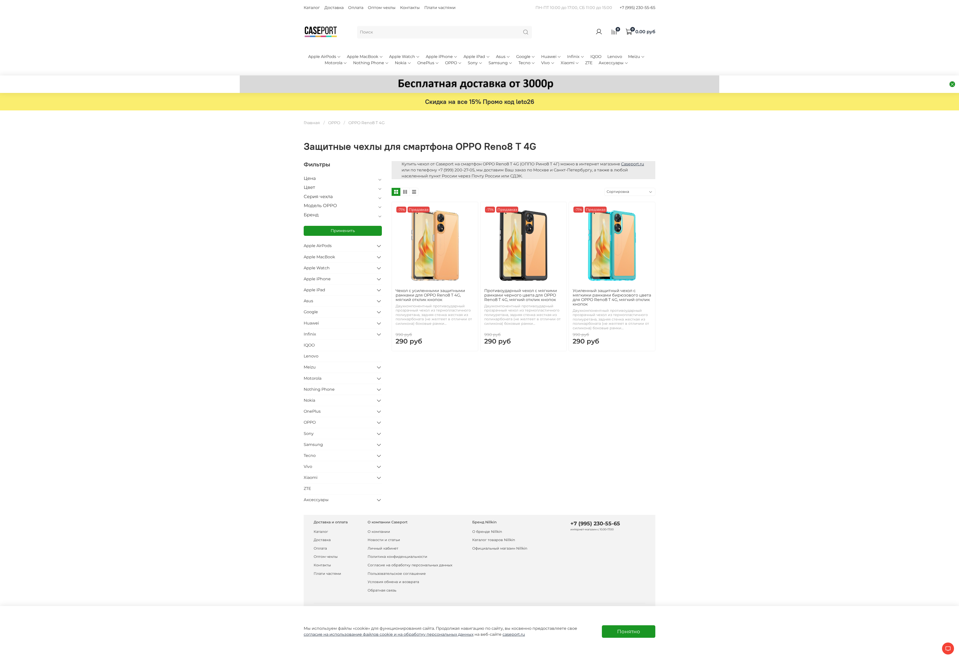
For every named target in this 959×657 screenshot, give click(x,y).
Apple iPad (474, 56)
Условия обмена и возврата (393, 582)
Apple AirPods (322, 56)
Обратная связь (382, 590)
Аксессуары (611, 62)
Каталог (312, 7)
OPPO (451, 62)
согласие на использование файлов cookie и (351, 634)
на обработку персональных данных (436, 634)
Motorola (333, 62)
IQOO (595, 56)
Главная (312, 122)
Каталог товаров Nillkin (493, 540)
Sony (473, 62)
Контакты (410, 7)
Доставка (334, 7)
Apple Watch (402, 56)
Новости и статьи (384, 540)
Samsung (498, 62)
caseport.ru (513, 634)
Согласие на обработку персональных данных (410, 565)
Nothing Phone (368, 62)
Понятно (628, 632)
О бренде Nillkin (487, 531)
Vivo (545, 62)
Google (523, 56)
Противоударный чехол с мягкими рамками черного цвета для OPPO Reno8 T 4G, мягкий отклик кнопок (520, 295)
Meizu (634, 56)
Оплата (355, 7)
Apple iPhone (439, 56)
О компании (379, 531)
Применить (343, 230)
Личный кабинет (383, 548)
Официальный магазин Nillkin (499, 548)
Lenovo (614, 56)
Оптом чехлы (382, 7)
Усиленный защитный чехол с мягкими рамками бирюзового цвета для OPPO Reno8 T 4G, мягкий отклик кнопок (612, 297)
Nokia (400, 62)
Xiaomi (567, 62)
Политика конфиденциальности (397, 556)
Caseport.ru (632, 164)
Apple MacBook (362, 56)
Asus (500, 56)
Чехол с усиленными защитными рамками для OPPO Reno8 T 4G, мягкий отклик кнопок (430, 295)
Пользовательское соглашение (397, 573)
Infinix (573, 56)
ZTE (589, 62)
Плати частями (440, 7)
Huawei (548, 56)
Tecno (524, 62)
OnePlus (425, 62)
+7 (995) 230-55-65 (637, 7)
